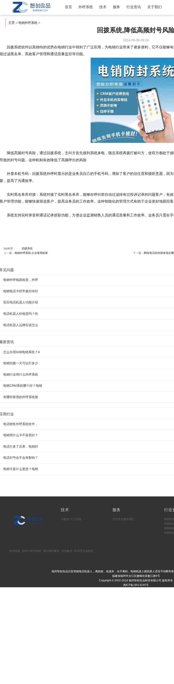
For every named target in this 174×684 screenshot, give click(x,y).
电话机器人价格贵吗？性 (20, 313)
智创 (31, 7)
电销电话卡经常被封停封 (20, 291)
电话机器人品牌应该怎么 (20, 325)
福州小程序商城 (31, 551)
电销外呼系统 (27, 23)
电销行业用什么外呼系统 (20, 374)
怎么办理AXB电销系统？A (21, 352)
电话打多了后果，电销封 (20, 446)
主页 (11, 23)
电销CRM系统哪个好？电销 (22, 385)
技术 (102, 7)
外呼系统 (85, 7)
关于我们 (154, 7)
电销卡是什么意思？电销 (20, 469)
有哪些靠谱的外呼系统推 (20, 397)
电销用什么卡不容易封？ (20, 435)
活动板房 (66, 551)
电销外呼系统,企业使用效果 (31, 253)
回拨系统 (27, 248)
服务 (116, 7)
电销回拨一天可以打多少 (20, 363)
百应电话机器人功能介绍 (20, 302)
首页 (68, 7)
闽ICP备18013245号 (136, 585)
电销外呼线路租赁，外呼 (20, 280)
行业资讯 (133, 7)
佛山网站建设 (51, 551)
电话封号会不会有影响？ (20, 457)
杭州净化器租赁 (83, 551)
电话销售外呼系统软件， (20, 424)
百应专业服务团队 (123, 519)
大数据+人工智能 (71, 519)
